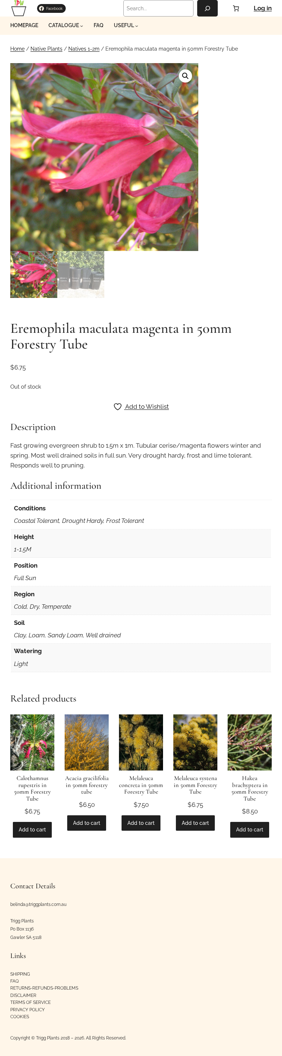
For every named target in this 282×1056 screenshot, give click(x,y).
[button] (185, 76)
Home (17, 49)
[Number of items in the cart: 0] (235, 8)
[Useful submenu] (136, 25)
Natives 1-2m (84, 49)
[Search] (207, 8)
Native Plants (46, 49)
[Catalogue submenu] (81, 25)
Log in (263, 8)
